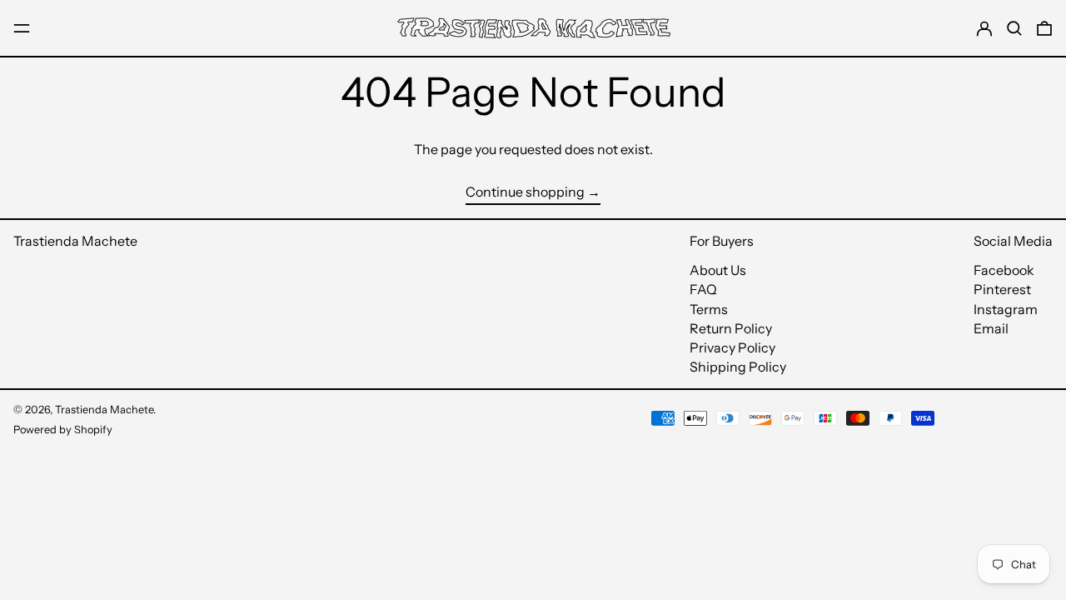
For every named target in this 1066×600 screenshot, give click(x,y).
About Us (718, 270)
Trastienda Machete (75, 240)
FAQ (703, 289)
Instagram (1006, 310)
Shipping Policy (738, 366)
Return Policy (731, 328)
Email (991, 329)
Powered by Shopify (62, 429)
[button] (1014, 27)
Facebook (1004, 270)
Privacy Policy (732, 347)
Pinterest (1002, 290)
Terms (709, 309)
